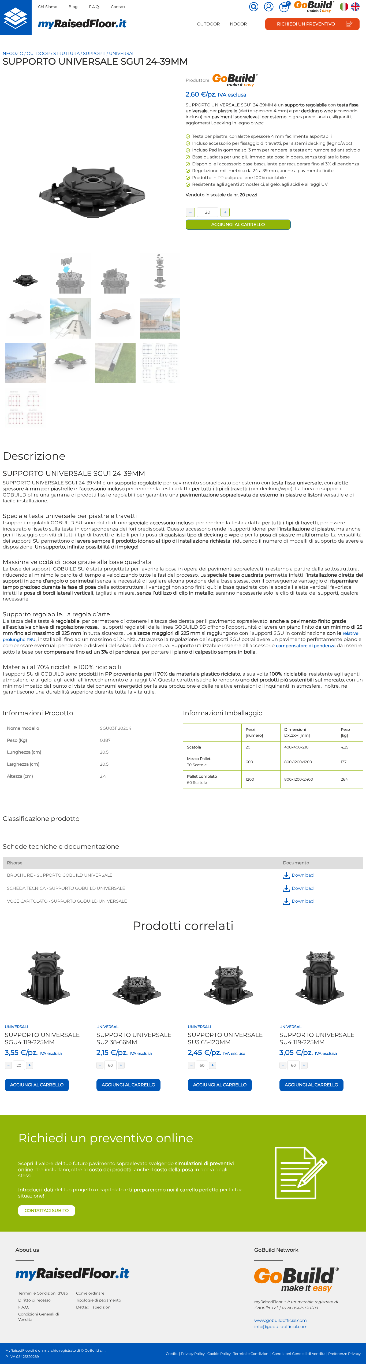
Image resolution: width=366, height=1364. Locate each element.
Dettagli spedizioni (93, 1307)
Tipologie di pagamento (98, 1300)
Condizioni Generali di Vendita (38, 1317)
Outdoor (208, 24)
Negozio (13, 53)
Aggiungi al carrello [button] (37, 1084)
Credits (172, 1354)
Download (303, 875)
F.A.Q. (94, 6)
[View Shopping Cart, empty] (284, 7)
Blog (73, 6)
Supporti (94, 53)
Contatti (118, 6)
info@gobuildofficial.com (281, 1326)
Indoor (238, 24)
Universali (122, 53)
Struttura (66, 53)
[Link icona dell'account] (269, 7)
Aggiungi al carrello (238, 224)
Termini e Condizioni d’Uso (43, 1293)
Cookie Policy (219, 1354)
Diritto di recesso (34, 1300)
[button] (254, 7)
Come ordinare (90, 1293)
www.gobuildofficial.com (280, 1320)
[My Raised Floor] (16, 17)
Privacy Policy (193, 1354)
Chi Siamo (47, 6)
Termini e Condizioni (251, 1354)
